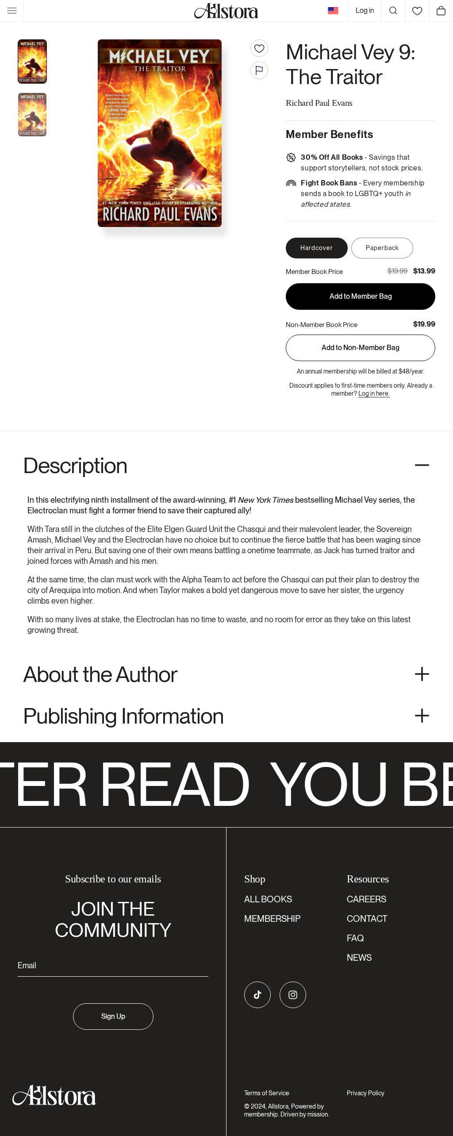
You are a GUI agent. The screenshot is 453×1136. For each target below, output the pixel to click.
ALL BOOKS (268, 899)
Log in (365, 10)
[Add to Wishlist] (259, 48)
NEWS (359, 957)
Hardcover (316, 247)
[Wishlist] (417, 10)
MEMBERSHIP (272, 918)
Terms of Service (266, 1093)
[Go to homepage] (107, 1095)
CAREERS (366, 899)
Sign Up (113, 1016)
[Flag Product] (259, 70)
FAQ (355, 938)
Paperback (382, 247)
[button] (12, 10)
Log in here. (374, 393)
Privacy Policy (365, 1093)
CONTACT (367, 918)
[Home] (226, 11)
